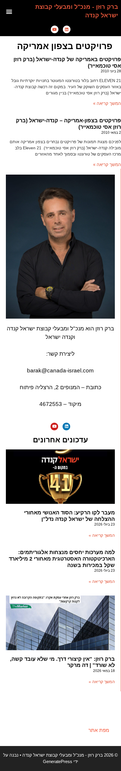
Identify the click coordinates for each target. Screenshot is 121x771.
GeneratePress (57, 761)
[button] (9, 11)
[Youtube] (54, 29)
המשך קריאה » (107, 103)
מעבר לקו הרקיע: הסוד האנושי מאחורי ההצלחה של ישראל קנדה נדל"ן (69, 516)
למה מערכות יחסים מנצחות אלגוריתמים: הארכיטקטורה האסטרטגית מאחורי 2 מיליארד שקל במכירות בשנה (62, 558)
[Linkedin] (66, 29)
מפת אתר (98, 730)
